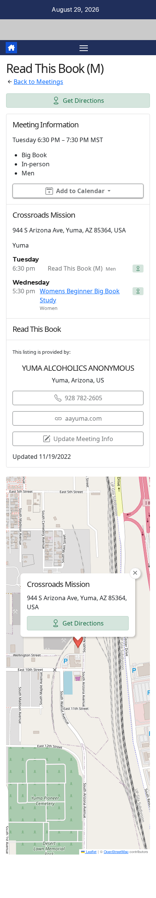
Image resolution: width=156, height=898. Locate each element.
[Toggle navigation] (83, 47)
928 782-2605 (83, 398)
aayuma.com (83, 418)
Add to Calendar (80, 191)
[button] (78, 641)
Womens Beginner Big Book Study (80, 295)
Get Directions (83, 100)
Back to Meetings (38, 81)
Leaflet (91, 851)
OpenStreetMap (116, 851)
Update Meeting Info (83, 439)
